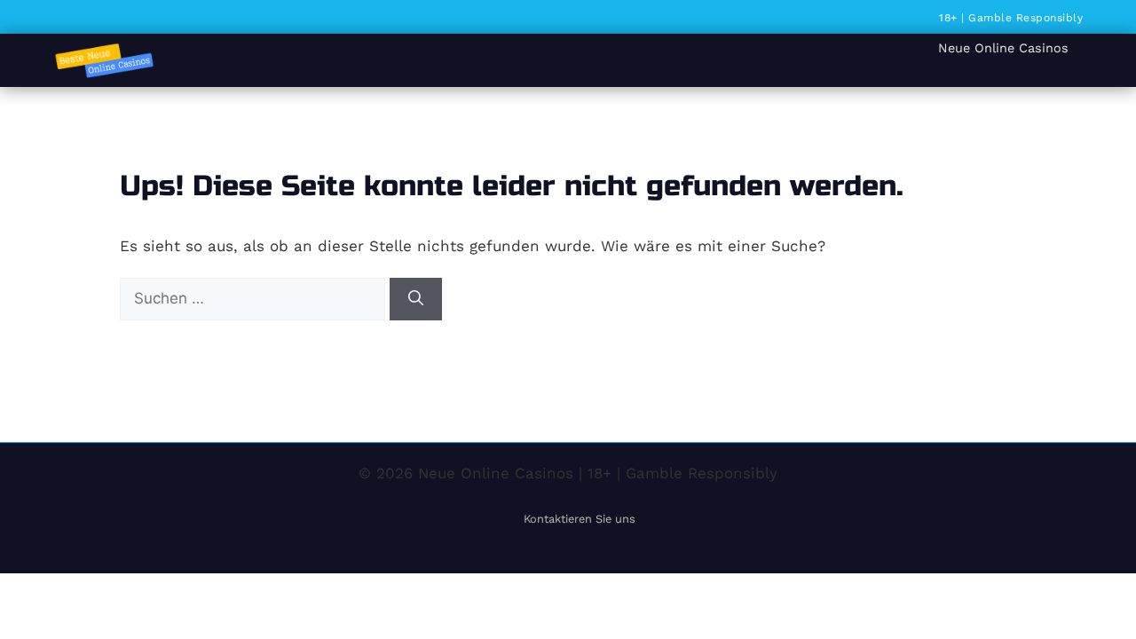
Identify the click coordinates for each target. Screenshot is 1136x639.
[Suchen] (416, 299)
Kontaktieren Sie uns (579, 518)
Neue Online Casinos (1003, 48)
